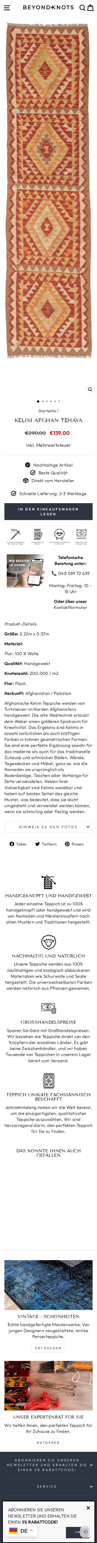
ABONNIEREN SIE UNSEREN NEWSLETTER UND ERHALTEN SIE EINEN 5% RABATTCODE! (47, 1465)
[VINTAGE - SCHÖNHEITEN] (48, 1285)
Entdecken (48, 1348)
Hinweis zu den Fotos (48, 827)
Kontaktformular (70, 607)
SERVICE (47, 1486)
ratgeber (48, 1443)
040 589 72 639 (73, 573)
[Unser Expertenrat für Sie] (48, 1386)
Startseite (47, 410)
